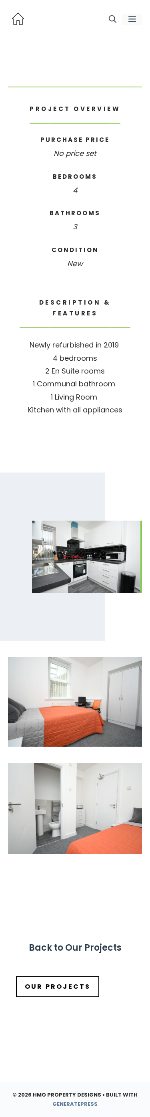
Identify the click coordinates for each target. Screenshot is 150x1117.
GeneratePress (75, 1104)
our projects (57, 986)
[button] (112, 19)
